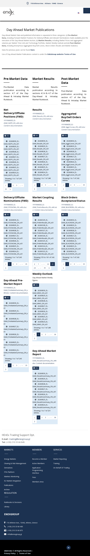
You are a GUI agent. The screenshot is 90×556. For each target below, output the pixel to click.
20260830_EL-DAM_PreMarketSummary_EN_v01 (16, 305)
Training (56, 463)
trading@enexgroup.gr (19, 439)
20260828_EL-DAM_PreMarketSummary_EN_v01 (16, 321)
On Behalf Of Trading (61, 468)
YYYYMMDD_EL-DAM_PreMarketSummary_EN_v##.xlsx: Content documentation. (16, 290)
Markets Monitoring (11, 476)
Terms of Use (25, 553)
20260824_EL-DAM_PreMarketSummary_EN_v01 (16, 352)
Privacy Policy (10, 553)
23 (52, 264)
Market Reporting (60, 459)
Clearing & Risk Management (15, 463)
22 (48, 264)
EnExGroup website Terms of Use (61, 54)
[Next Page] (10, 189)
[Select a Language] (79, 12)
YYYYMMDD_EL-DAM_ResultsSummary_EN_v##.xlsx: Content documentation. (44, 360)
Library (6, 506)
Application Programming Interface (38, 470)
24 (35, 268)
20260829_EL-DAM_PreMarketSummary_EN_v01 (16, 313)
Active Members (38, 463)
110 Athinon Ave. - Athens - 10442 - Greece (47, 3)
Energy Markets (10, 459)
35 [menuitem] (45, 268)
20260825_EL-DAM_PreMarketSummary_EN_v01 (16, 345)
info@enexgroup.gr (15, 534)
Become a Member (39, 459)
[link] (6, 185)
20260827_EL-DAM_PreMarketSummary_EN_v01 (16, 329)
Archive (7, 489)
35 (6, 189)
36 (55, 185)
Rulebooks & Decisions (13, 502)
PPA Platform (9, 472)
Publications (8, 485)
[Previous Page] (34, 264)
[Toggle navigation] (86, 10)
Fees (34, 477)
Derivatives (8, 468)
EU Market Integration (12, 481)
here (33, 50)
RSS (8, 136)
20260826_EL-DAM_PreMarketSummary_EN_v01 (16, 337)
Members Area (37, 482)
